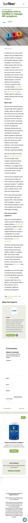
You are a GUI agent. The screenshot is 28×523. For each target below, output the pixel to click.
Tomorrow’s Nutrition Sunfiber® (14, 442)
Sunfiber (9, 22)
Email (7, 384)
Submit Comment (17, 397)
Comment (8, 360)
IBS (16, 296)
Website (8, 390)
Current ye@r (9, 398)
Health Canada (10, 296)
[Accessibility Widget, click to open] (25, 520)
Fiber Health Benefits (7, 9)
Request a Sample (14, 471)
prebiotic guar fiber (11, 91)
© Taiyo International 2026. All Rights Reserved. (14, 494)
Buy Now (14, 451)
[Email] (17, 335)
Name (7, 378)
